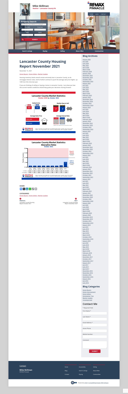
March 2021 (86, 189)
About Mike (79, 51)
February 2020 (87, 213)
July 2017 (85, 265)
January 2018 (87, 255)
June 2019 (86, 229)
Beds (27, 32)
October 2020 (87, 199)
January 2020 (87, 215)
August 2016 (87, 279)
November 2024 (88, 101)
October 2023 (87, 127)
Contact (103, 14)
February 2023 (87, 143)
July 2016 (85, 281)
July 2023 (85, 133)
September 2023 (88, 129)
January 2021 (87, 193)
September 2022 (88, 153)
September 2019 (88, 223)
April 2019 (86, 233)
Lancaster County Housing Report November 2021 (43, 64)
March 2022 (86, 165)
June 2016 (86, 283)
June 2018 (86, 245)
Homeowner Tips (88, 296)
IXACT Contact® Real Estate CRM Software (96, 383)
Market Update (43, 74)
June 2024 (86, 111)
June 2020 (86, 207)
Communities (99, 51)
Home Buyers (24, 74)
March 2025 (86, 93)
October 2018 (87, 237)
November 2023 (88, 125)
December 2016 (88, 271)
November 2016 (88, 273)
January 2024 (87, 121)
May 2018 (86, 247)
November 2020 (88, 197)
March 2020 (86, 211)
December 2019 (88, 217)
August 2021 (87, 179)
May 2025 (86, 89)
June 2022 (86, 159)
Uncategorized (87, 300)
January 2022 (87, 169)
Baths (40, 32)
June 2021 (86, 183)
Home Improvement (89, 292)
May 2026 (86, 65)
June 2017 (86, 267)
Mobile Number (88, 334)
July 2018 (85, 243)
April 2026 (86, 67)
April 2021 (86, 187)
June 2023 (86, 135)
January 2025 (87, 97)
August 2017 (87, 263)
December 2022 (88, 147)
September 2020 (88, 201)
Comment (86, 340)
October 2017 (87, 259)
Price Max (40, 27)
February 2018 (87, 253)
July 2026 (85, 61)
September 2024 (88, 105)
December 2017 (88, 257)
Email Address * (88, 322)
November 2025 (88, 77)
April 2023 (86, 139)
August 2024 (87, 107)
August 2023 (87, 131)
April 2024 (86, 115)
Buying (45, 51)
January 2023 (87, 145)
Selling (62, 51)
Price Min (27, 27)
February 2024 (87, 119)
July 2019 (85, 227)
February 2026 (87, 71)
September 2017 (88, 261)
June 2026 (86, 63)
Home (91, 14)
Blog (97, 14)
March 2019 (86, 235)
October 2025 (87, 79)
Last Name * (87, 317)
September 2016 (88, 277)
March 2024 (86, 117)
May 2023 (86, 137)
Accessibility (82, 367)
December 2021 (88, 171)
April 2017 (86, 269)
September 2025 (88, 81)
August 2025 (87, 83)
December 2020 (88, 195)
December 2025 (88, 75)
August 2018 (87, 241)
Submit (95, 351)
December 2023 (88, 123)
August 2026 (87, 59)
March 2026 (86, 69)
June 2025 (86, 87)
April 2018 (86, 249)
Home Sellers (33, 74)
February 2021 (87, 191)
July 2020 (85, 205)
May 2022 (86, 161)
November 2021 (88, 173)
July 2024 (85, 109)
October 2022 (87, 151)
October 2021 (87, 175)
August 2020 (87, 203)
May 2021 (86, 185)
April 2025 (86, 91)
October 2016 (87, 275)
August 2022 (87, 155)
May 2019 (86, 231)
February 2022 (87, 167)
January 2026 (87, 73)
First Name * (87, 311)
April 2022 (86, 163)
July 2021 (85, 181)
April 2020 (86, 209)
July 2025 (85, 85)
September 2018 (88, 239)
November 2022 (88, 149)
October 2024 (87, 103)
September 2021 (88, 177)
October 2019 (87, 221)
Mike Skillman (41, 5)
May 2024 (86, 113)
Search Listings (27, 51)
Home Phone (87, 328)
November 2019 (88, 219)
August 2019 (87, 225)
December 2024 (88, 99)
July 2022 (85, 157)
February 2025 (87, 95)
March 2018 (86, 251)
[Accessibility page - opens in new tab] (74, 383)
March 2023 (86, 141)
